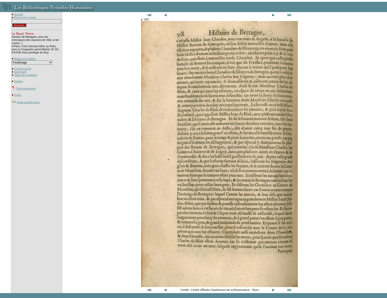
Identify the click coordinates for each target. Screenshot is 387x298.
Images (18, 81)
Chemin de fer (22, 68)
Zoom (17, 95)
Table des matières (25, 75)
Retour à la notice (25, 58)
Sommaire (20, 72)
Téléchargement (26, 88)
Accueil (18, 14)
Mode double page (28, 102)
